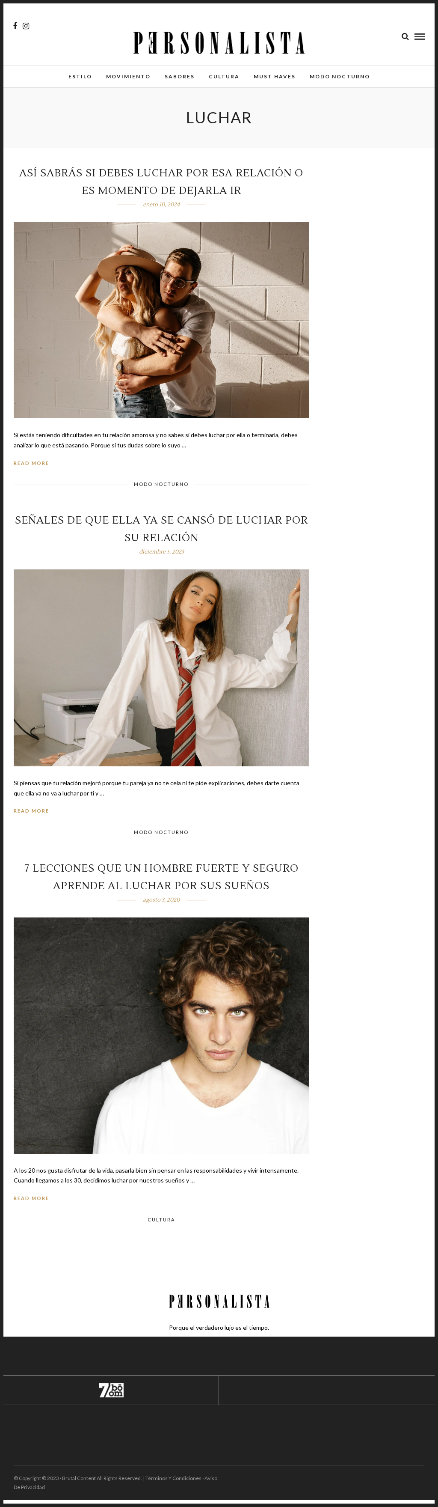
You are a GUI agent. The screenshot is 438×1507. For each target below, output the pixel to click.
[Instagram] (26, 26)
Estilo (80, 76)
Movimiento (128, 76)
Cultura (224, 76)
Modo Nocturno (340, 76)
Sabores (180, 76)
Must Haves (275, 76)
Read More (31, 463)
